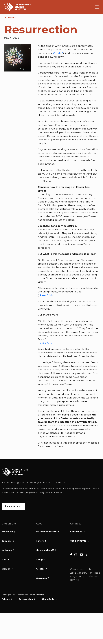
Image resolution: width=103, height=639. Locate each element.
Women (6, 569)
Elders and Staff (45, 550)
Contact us (76, 531)
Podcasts (7, 550)
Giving (39, 559)
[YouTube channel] (81, 554)
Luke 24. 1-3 (45, 342)
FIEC (64, 488)
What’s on (7, 531)
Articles (12, 17)
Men (4, 559)
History (40, 541)
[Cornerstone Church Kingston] (17, 7)
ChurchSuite (48, 599)
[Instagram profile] (75, 554)
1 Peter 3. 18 (45, 295)
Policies (6, 599)
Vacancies (41, 578)
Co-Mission (41, 488)
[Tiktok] (87, 554)
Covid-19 (58, 53)
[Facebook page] (71, 554)
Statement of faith (46, 531)
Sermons (7, 541)
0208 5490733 (78, 541)
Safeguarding (26, 599)
